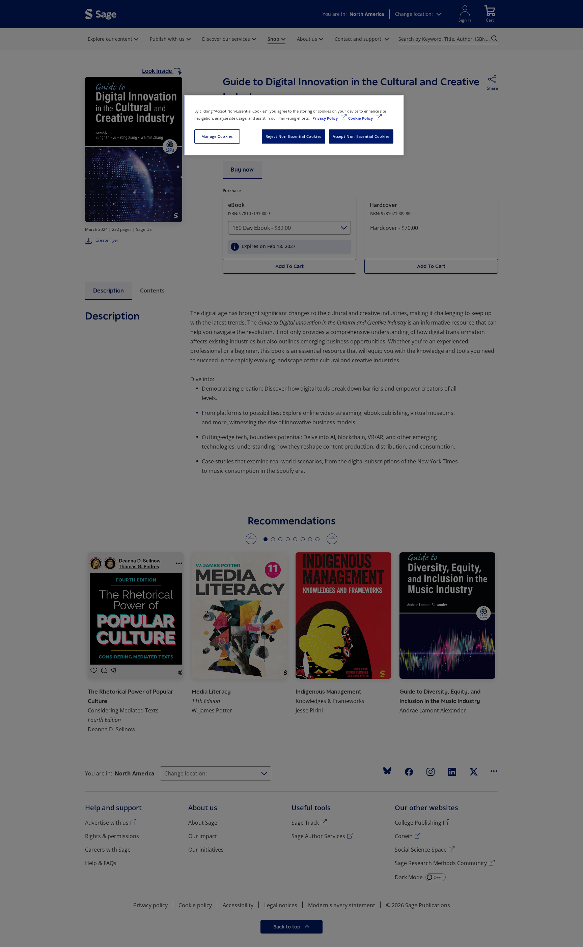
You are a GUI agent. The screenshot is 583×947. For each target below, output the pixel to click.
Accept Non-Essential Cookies (361, 136)
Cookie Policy (361, 118)
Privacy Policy (325, 118)
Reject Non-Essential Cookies (294, 136)
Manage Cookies (217, 136)
